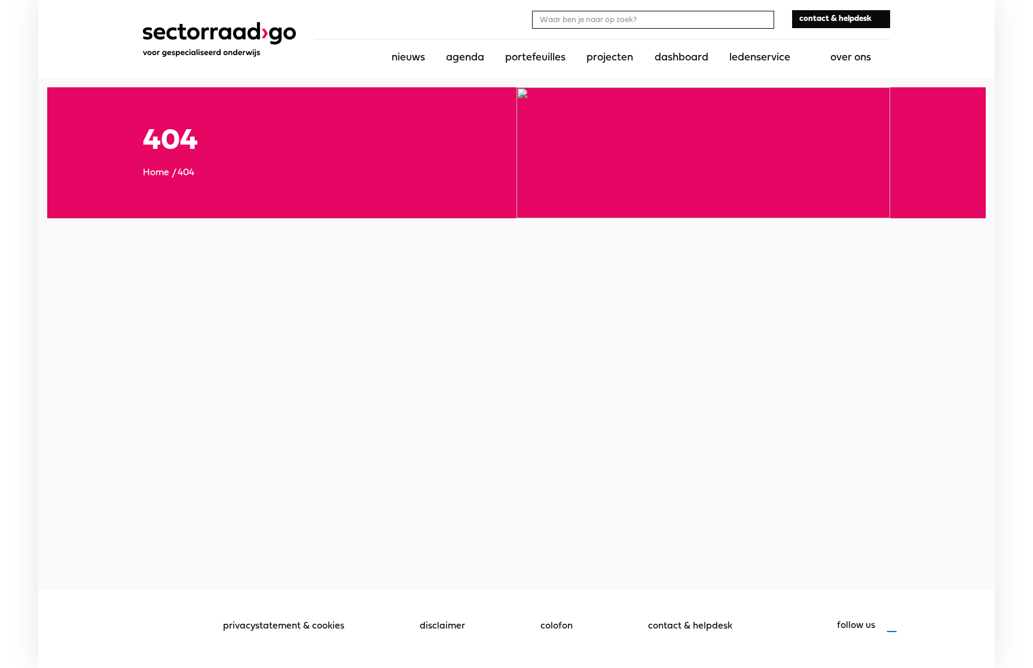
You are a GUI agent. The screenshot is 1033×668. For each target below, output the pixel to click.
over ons (850, 57)
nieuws (408, 57)
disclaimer (442, 626)
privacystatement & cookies (283, 626)
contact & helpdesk (690, 626)
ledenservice (759, 57)
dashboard (681, 57)
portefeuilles (535, 57)
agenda (465, 57)
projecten (609, 57)
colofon (556, 626)
